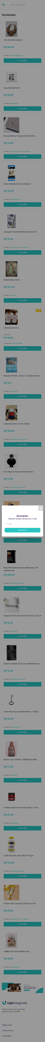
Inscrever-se (22, 530)
